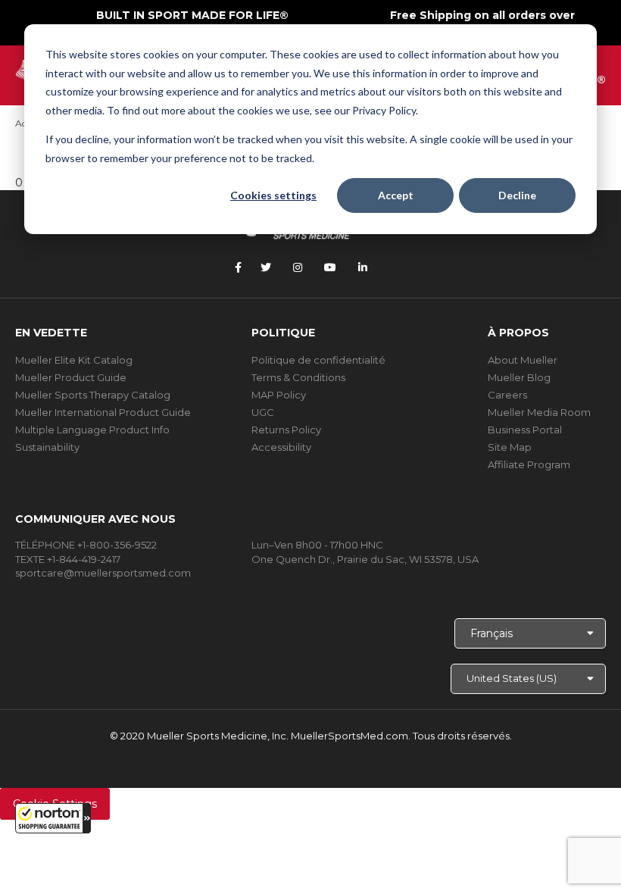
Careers (507, 395)
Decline (517, 195)
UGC (262, 412)
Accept (395, 195)
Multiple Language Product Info (92, 430)
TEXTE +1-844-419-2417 (67, 559)
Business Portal (525, 430)
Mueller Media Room (539, 412)
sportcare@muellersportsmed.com (103, 573)
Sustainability (47, 447)
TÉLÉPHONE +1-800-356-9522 (86, 545)
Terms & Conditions (298, 377)
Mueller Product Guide (70, 377)
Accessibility (281, 447)
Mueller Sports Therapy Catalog (92, 395)
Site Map (510, 447)
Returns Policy (286, 430)
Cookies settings (273, 195)
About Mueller (522, 360)
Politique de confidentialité (318, 360)
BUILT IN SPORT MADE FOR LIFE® (192, 15)
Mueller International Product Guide (103, 412)
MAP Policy (278, 395)
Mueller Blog (519, 377)
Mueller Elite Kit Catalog (74, 360)
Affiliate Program (529, 464)
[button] (53, 818)
